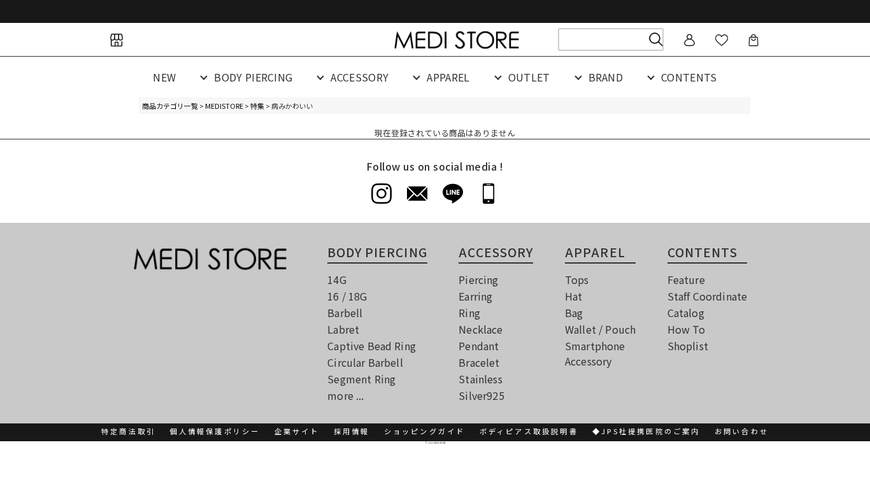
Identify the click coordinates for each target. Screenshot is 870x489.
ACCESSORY (360, 77)
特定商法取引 (128, 431)
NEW (164, 77)
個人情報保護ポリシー (214, 431)
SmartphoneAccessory (595, 353)
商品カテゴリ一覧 (170, 106)
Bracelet (479, 362)
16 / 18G (347, 296)
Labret (343, 329)
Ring (469, 312)
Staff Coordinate (707, 296)
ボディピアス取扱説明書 (529, 431)
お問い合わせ (742, 431)
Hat (573, 296)
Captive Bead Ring (371, 345)
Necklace (481, 329)
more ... (345, 395)
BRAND (606, 77)
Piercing (478, 279)
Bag (574, 312)
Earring (475, 296)
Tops (577, 279)
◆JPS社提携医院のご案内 (646, 431)
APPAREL (448, 77)
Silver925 (481, 395)
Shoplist (687, 345)
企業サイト (297, 431)
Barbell (344, 312)
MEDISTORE (224, 106)
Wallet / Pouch (600, 329)
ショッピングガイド (425, 431)
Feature (686, 279)
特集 (257, 106)
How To (686, 329)
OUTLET (529, 77)
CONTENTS (689, 77)
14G (336, 279)
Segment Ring (361, 378)
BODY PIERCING (253, 77)
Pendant (479, 345)
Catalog (685, 312)
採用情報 (352, 431)
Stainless (480, 378)
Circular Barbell (365, 362)
